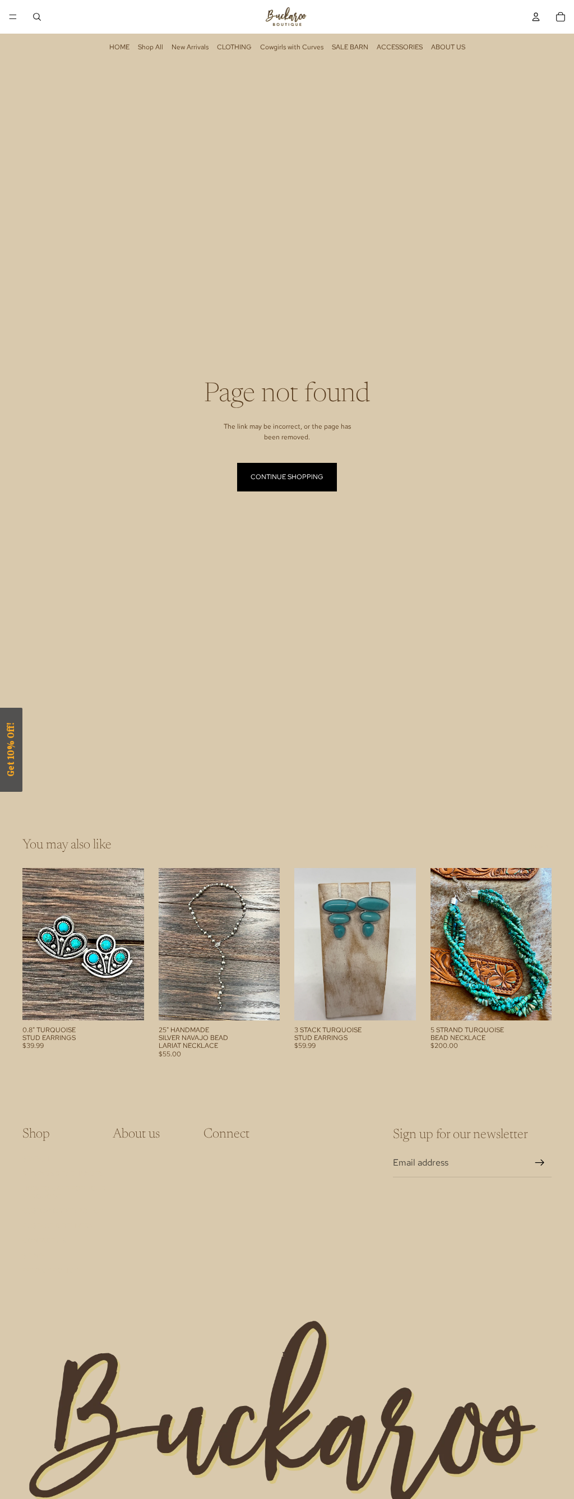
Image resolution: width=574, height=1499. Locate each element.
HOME (119, 47)
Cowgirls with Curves (291, 47)
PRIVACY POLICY (50, 1270)
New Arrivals (190, 47)
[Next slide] (267, 944)
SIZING (33, 1255)
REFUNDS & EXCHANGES (62, 1173)
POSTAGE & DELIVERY (58, 1226)
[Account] (536, 16)
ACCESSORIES (400, 47)
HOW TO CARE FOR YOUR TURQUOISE (64, 1192)
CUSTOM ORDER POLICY (62, 1211)
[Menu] (13, 17)
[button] (11, 750)
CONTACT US (44, 1240)
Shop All (150, 47)
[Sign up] (540, 1163)
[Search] (37, 16)
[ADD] (127, 1003)
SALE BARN (350, 47)
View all (540, 846)
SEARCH (35, 1158)
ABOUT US (448, 47)
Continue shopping (287, 476)
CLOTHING (234, 47)
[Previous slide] (171, 944)
